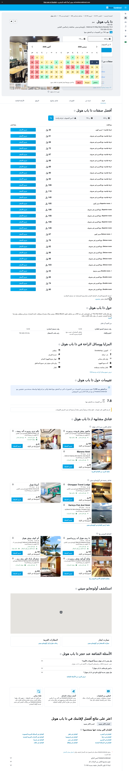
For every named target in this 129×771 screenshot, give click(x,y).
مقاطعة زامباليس (77, 16)
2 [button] (82, 57)
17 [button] (77, 67)
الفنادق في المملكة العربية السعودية (33, 734)
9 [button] (82, 62)
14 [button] (92, 67)
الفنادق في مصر (73, 740)
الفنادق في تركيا (106, 737)
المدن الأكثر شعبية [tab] (89, 724)
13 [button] (97, 67)
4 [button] (72, 57)
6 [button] (96, 62)
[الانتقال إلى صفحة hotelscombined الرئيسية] (114, 7)
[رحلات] (125, 36)
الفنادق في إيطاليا (72, 743)
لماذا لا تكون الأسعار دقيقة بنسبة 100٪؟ (97, 765)
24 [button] (77, 72)
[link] (100, 471)
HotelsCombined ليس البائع (100, 758)
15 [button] (87, 67)
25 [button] (73, 72)
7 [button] (92, 62)
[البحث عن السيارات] (125, 22)
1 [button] (87, 57)
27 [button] (97, 77)
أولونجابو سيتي (65, 16)
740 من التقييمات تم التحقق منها (95, 32)
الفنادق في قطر (73, 734)
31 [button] (32, 77)
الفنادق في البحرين (105, 740)
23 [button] (82, 72)
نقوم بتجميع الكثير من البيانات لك (99, 761)
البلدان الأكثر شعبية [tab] (104, 724)
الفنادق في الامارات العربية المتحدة (33, 737)
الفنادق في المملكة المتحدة (103, 743)
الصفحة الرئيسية (108, 16)
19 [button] (68, 67)
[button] (2, 2)
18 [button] (73, 67)
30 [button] (82, 77)
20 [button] (97, 72)
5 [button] (67, 57)
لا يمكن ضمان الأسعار (68, 752)
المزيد (110, 318)
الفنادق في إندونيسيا (72, 737)
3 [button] (77, 57)
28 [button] (92, 77)
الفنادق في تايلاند (39, 743)
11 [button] (73, 62)
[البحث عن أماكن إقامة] (125, 18)
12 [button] (68, 62)
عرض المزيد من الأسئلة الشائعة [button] (76, 677)
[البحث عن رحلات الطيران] (125, 14)
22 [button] (87, 72)
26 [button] (68, 72)
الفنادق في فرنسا (38, 740)
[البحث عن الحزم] (125, 26)
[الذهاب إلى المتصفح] (125, 31)
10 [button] (77, 62)
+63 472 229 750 (106, 29)
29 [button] (87, 77)
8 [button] (87, 62)
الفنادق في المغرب (105, 734)
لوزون (90, 16)
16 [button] (82, 67)
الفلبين (100, 16)
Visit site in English (50, 2)
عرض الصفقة (68, 446)
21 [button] (92, 72)
